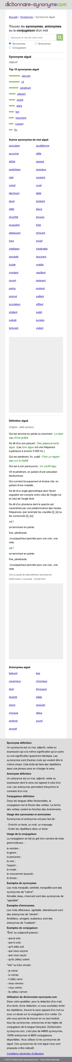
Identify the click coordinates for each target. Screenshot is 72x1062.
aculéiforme (42, 145)
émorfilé (13, 217)
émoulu (40, 217)
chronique (41, 681)
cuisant (19, 123)
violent (39, 328)
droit (11, 689)
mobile (40, 264)
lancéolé (13, 256)
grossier (40, 705)
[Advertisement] (36, 375)
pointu (12, 288)
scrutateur (14, 304)
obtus (39, 713)
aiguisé (40, 161)
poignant (41, 280)
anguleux (41, 169)
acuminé (14, 153)
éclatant (40, 201)
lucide (12, 264)
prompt (13, 296)
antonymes (53, 26)
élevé (39, 209)
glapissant (14, 233)
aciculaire (14, 145)
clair (11, 177)
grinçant (40, 233)
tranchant (21, 117)
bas (38, 673)
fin (15, 129)
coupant (40, 177)
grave (12, 705)
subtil (39, 312)
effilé (11, 209)
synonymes (34, 26)
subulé (12, 320)
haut (11, 240)
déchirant (14, 193)
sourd (39, 720)
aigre (19, 105)
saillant (40, 296)
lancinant (41, 256)
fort (17, 111)
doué (12, 201)
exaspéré (14, 225)
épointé (13, 697)
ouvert (12, 280)
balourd (13, 673)
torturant (13, 328)
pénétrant (25, 88)
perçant (26, 76)
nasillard (40, 272)
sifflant (39, 304)
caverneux (15, 681)
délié (38, 193)
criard (12, 185)
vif (22, 82)
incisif (39, 240)
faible (39, 697)
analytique (14, 169)
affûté (12, 161)
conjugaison (26, 30)
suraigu (40, 320)
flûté (38, 225)
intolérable (42, 248)
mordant (13, 272)
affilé (38, 153)
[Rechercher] (59, 37)
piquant (21, 94)
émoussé (41, 689)
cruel (39, 185)
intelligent (14, 248)
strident (13, 312)
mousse (13, 713)
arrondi (13, 728)
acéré (20, 99)
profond (40, 288)
